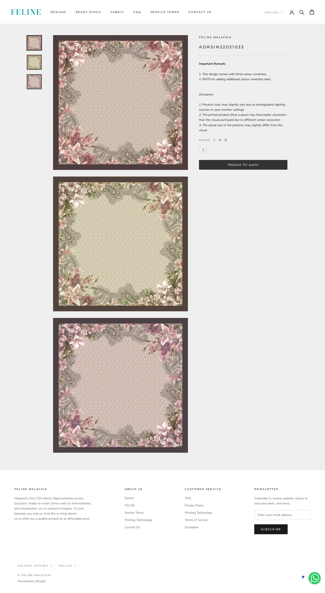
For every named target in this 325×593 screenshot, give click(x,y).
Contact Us (199, 12)
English (272, 12)
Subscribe (271, 529)
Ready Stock (88, 12)
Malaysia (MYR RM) (33, 565)
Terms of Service (196, 520)
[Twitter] (220, 140)
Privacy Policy (194, 505)
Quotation (192, 527)
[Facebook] (214, 140)
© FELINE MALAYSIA (34, 575)
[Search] (302, 12)
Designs (58, 12)
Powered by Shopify (32, 581)
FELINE (130, 505)
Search (129, 498)
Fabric (117, 12)
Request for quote (243, 165)
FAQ (137, 12)
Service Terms (164, 12)
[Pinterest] (225, 140)
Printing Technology (138, 520)
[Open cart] (312, 12)
